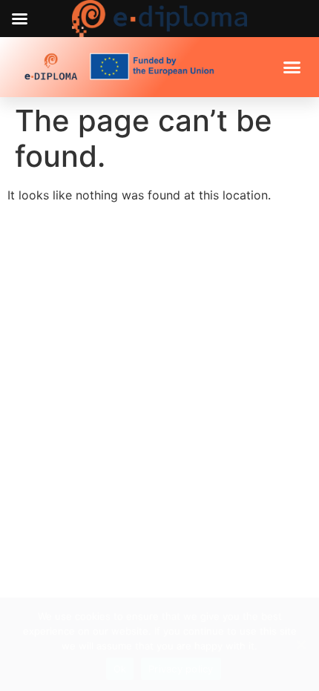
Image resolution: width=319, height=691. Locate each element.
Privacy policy (181, 669)
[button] (291, 67)
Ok (120, 669)
